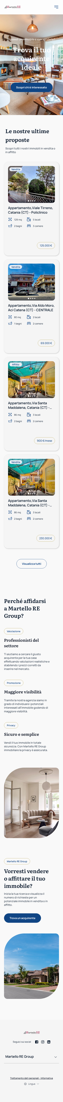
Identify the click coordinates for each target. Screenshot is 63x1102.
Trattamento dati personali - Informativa (31, 1078)
